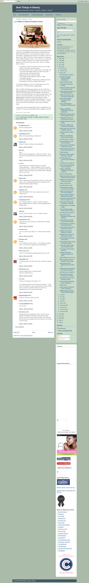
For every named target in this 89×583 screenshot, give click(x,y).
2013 (60, 67)
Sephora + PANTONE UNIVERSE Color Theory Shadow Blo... (67, 110)
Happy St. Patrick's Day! (66, 173)
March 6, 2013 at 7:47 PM (25, 300)
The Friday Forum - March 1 (67, 74)
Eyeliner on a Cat (62, 529)
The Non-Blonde (62, 544)
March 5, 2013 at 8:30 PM (25, 147)
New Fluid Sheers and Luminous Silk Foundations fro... (67, 159)
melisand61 (22, 259)
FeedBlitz (70, 25)
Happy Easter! (63, 285)
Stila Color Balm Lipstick (66, 82)
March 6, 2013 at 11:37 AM (26, 236)
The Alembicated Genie (64, 540)
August (62, 303)
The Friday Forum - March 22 (67, 212)
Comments (62, 339)
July (61, 301)
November (63, 309)
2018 (60, 320)
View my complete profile (65, 330)
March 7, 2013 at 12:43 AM (26, 309)
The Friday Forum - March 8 (67, 139)
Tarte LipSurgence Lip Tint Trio (67, 257)
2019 (60, 322)
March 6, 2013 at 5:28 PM (25, 266)
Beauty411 (61, 514)
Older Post (50, 332)
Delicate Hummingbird (63, 525)
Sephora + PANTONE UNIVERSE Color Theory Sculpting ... (67, 170)
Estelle (21, 142)
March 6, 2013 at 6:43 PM (25, 275)
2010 (60, 60)
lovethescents (23, 125)
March (62, 72)
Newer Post (16, 332)
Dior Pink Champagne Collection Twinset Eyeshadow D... (65, 78)
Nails (25, 118)
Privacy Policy (49, 14)
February (62, 70)
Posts (60, 336)
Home (14, 14)
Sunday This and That (65, 183)
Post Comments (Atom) (26, 335)
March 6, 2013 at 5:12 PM (25, 256)
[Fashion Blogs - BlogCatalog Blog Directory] (66, 492)
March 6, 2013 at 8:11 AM (25, 208)
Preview (59, 25)
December (63, 311)
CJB (20, 211)
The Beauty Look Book (64, 542)
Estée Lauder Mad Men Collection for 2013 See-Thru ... (67, 105)
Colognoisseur (61, 518)
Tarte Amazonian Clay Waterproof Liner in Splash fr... (67, 265)
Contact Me (58, 14)
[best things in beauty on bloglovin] (64, 468)
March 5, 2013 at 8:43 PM (25, 175)
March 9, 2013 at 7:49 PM (25, 323)
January (62, 68)
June (61, 299)
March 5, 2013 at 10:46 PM (26, 196)
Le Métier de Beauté (38, 117)
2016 (60, 318)
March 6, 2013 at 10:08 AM (26, 226)
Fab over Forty (62, 531)
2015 (60, 316)
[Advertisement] (64, 391)
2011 (60, 62)
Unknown (21, 189)
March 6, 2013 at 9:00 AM (25, 216)
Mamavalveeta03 (23, 295)
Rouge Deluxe (61, 537)
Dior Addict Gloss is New (66, 185)
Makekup (46, 117)
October (62, 307)
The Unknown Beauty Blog (65, 548)
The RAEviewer (62, 546)
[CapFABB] (66, 573)
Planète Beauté (62, 535)
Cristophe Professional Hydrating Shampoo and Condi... (66, 254)
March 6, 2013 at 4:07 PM (25, 247)
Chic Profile (61, 516)
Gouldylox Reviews (63, 533)
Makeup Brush (19, 118)
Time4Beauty (61, 550)
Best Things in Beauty (28, 7)
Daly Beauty (61, 522)
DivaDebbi (60, 527)
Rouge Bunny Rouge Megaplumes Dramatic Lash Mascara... (67, 216)
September (63, 305)
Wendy (21, 178)
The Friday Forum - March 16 (67, 163)
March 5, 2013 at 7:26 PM (25, 139)
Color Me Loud (62, 520)
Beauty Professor (62, 512)
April (61, 294)
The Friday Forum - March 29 (67, 272)
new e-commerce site (21, 91)
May (61, 297)
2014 (60, 314)
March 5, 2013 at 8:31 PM (25, 160)
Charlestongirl (23, 117)
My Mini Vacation (64, 152)
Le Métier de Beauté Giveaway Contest (29, 21)
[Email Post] (36, 115)
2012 (60, 64)
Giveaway (30, 117)
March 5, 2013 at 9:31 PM (25, 186)
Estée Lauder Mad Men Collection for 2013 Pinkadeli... (65, 100)
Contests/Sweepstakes (37, 14)
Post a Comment (19, 326)
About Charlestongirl (24, 14)
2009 (60, 58)
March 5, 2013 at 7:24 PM (25, 130)
